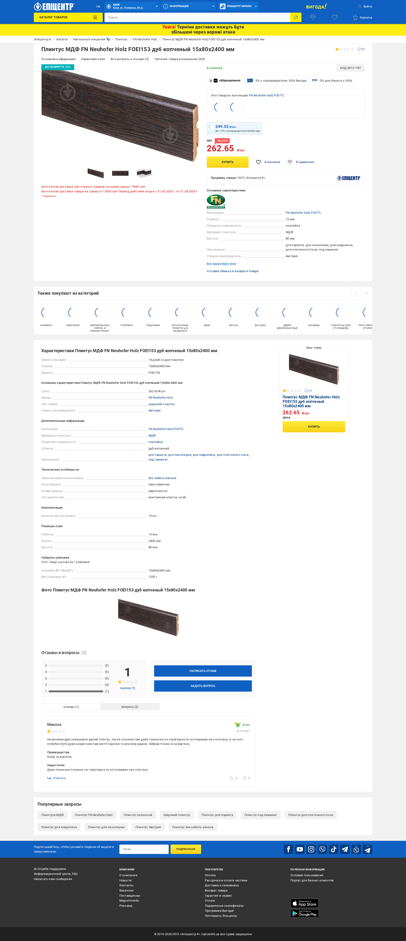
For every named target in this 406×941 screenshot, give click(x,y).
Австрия (154, 410)
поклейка (155, 442)
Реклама (125, 905)
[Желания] (335, 17)
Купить (228, 162)
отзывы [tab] (68, 707)
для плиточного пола (232, 455)
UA (98, 6)
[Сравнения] (313, 17)
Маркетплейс (129, 900)
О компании (128, 875)
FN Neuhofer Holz (160, 397)
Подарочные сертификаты (224, 905)
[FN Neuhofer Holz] (218, 201)
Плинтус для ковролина (59, 827)
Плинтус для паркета (217, 815)
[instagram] (311, 849)
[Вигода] (316, 6)
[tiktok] (333, 849)
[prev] (356, 293)
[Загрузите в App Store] (304, 903)
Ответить (59, 778)
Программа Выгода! (219, 910)
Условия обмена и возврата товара (232, 271)
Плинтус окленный (138, 815)
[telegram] (345, 849)
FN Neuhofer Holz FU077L (267, 95)
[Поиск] (295, 17)
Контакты (126, 885)
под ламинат (158, 459)
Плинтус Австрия (148, 827)
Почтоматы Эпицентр (221, 916)
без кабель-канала (162, 478)
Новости (125, 880)
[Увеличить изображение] (192, 71)
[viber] (322, 849)
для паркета (157, 455)
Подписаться (185, 849)
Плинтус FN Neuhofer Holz (94, 815)
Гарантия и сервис (218, 895)
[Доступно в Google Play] (304, 913)
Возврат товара (216, 890)
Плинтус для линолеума (106, 827)
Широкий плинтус (177, 815)
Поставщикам (129, 895)
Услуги (210, 900)
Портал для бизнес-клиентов (311, 880)
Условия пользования (306, 875)
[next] (366, 293)
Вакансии (126, 890)
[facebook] (288, 849)
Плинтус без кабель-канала (192, 827)
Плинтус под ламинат (260, 815)
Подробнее (49, 196)
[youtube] (299, 849)
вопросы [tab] (127, 707)
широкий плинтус (161, 404)
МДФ (152, 435)
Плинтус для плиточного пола (310, 815)
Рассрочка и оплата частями (226, 880)
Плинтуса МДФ (52, 815)
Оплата (210, 875)
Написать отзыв (203, 671)
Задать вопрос (203, 686)
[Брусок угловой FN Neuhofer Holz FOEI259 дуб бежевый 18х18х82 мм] (235, 107)
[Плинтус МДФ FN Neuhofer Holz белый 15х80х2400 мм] (219, 107)
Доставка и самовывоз (222, 885)
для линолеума (179, 455)
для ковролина (204, 455)
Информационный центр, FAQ (56, 874)
